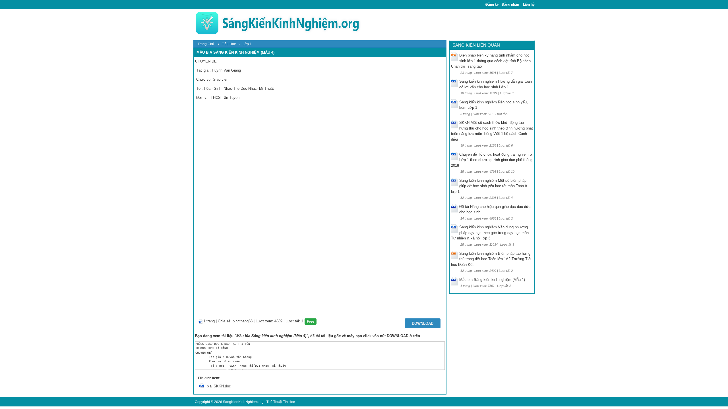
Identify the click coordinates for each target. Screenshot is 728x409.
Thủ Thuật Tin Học (280, 402)
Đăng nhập (510, 5)
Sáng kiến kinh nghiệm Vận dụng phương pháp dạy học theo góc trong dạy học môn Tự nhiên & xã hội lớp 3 (490, 232)
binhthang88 (243, 321)
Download (422, 323)
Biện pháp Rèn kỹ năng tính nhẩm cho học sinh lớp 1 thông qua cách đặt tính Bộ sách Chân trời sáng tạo (491, 60)
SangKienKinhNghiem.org (243, 402)
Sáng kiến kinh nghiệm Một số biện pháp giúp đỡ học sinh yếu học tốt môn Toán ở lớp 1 (489, 186)
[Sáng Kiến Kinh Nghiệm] (277, 23)
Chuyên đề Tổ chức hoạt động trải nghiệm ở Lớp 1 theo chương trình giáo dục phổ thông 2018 (491, 160)
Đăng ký (492, 5)
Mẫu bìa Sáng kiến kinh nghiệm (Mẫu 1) (492, 279)
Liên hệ (529, 5)
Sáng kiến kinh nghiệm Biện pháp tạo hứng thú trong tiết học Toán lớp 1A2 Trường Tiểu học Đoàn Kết (491, 259)
